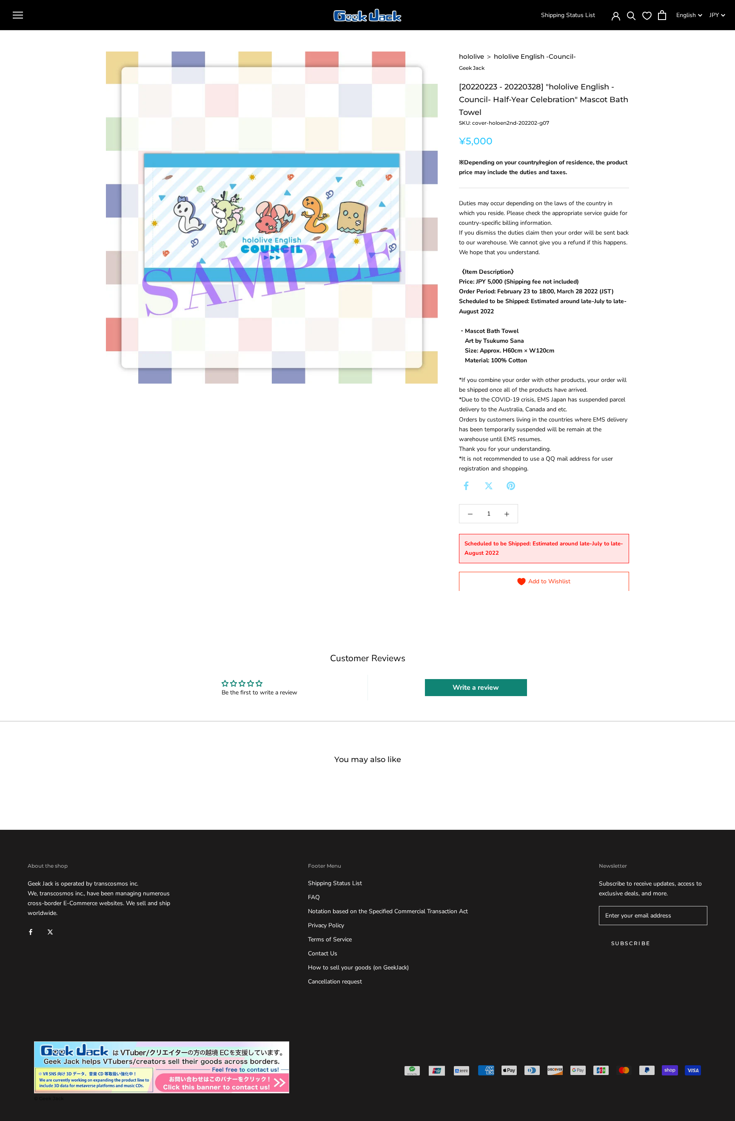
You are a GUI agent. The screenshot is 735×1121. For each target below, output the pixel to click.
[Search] (631, 15)
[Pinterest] (511, 486)
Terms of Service (330, 939)
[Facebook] (466, 486)
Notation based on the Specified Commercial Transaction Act (388, 911)
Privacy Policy (326, 925)
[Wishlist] (647, 15)
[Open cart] (662, 15)
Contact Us (322, 953)
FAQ (314, 897)
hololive (471, 56)
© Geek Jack (49, 1098)
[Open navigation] (18, 15)
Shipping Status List (568, 15)
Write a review (476, 687)
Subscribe (631, 943)
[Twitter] (488, 486)
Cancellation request (335, 982)
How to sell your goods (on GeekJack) (358, 967)
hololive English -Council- (535, 56)
